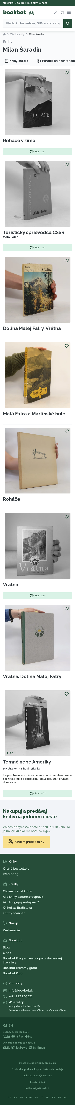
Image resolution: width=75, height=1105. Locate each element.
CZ (9, 1097)
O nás (7, 953)
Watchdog (10, 874)
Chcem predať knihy (17, 891)
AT (15, 1097)
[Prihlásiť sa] (55, 12)
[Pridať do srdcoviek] (66, 72)
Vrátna (10, 584)
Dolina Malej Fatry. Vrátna (32, 328)
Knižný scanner (14, 913)
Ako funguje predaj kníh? (21, 902)
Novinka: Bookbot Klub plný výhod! (25, 2)
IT (42, 1097)
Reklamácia (11, 930)
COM (29, 1097)
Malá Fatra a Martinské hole (34, 413)
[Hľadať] (67, 23)
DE (21, 1097)
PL (65, 1097)
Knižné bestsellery (16, 868)
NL (48, 1097)
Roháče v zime (19, 140)
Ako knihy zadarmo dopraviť (23, 896)
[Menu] (69, 12)
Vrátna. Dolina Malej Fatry (32, 676)
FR (53, 1097)
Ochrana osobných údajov (37, 1075)
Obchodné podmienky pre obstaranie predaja (37, 1069)
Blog (6, 947)
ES (36, 1097)
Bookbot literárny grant (20, 968)
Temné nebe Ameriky (27, 762)
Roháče (11, 499)
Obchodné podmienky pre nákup (37, 1063)
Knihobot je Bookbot (38, 1088)
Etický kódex (37, 1082)
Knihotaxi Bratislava (17, 907)
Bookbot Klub (12, 973)
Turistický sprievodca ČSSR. (34, 232)
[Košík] (62, 12)
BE (59, 1097)
